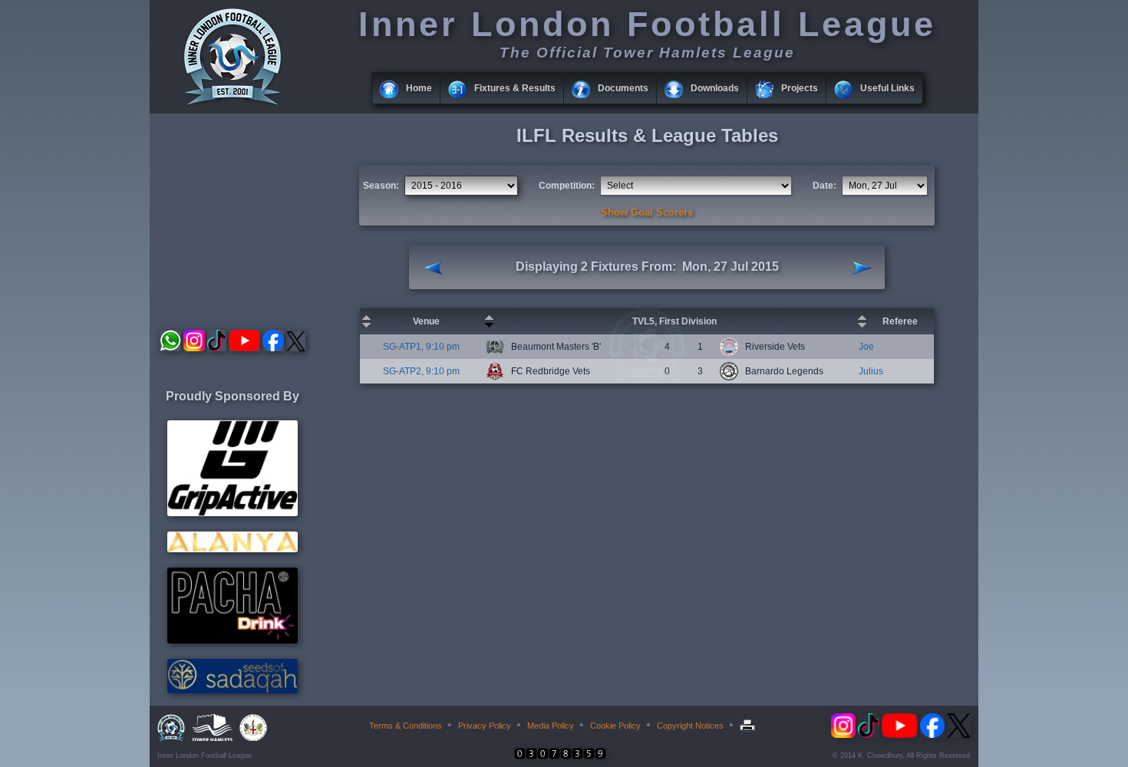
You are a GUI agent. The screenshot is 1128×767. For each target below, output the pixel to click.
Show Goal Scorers (647, 212)
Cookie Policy (615, 725)
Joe (866, 346)
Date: (824, 185)
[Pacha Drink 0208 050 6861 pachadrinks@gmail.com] (232, 640)
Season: (381, 185)
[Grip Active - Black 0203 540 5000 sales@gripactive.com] (232, 513)
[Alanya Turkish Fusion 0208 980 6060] (232, 549)
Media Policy (550, 725)
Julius (871, 371)
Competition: (567, 185)
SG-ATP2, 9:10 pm (421, 371)
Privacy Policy (484, 725)
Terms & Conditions (405, 725)
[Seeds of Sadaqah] (232, 690)
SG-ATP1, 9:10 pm (421, 346)
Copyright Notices (690, 725)
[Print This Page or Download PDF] (749, 725)
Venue (426, 321)
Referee (900, 321)
